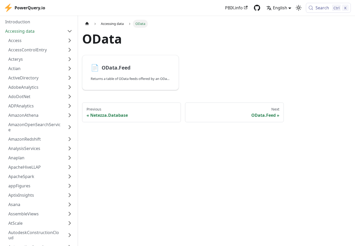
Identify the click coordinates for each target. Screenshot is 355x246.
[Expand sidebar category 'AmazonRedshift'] (69, 139)
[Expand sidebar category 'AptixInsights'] (69, 195)
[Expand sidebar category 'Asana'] (69, 204)
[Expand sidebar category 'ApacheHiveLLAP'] (69, 167)
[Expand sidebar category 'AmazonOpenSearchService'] (69, 127)
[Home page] (87, 24)
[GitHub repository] (257, 8)
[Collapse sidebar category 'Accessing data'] (69, 31)
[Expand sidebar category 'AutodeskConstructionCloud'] (69, 235)
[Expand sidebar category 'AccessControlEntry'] (69, 50)
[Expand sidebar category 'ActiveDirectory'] (69, 78)
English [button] (280, 8)
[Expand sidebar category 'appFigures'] (69, 186)
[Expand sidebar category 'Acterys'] (69, 59)
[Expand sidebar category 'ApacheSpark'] (69, 176)
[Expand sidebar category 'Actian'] (69, 68)
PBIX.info (234, 8)
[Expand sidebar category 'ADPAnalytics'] (69, 106)
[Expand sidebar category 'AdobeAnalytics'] (69, 87)
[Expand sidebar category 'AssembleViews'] (69, 214)
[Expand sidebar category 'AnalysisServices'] (69, 148)
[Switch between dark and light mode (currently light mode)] (298, 8)
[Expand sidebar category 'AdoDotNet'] (69, 96)
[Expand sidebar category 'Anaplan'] (69, 158)
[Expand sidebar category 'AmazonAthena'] (69, 115)
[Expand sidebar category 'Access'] (69, 40)
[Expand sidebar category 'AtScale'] (69, 223)
